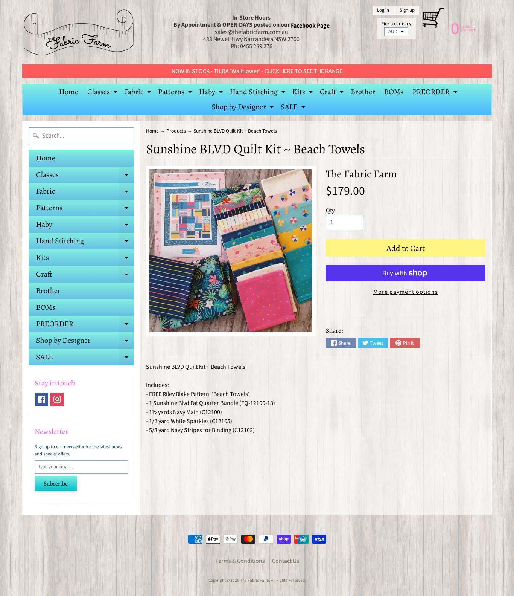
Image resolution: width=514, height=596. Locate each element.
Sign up (407, 10)
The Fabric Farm (361, 174)
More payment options (405, 292)
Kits (303, 93)
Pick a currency (396, 24)
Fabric (139, 93)
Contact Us (285, 561)
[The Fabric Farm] (78, 32)
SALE (294, 108)
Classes (103, 93)
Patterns (176, 93)
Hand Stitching (258, 93)
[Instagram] (57, 399)
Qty (330, 210)
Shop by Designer (243, 108)
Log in (383, 10)
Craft (332, 93)
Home (68, 92)
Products (176, 130)
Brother (363, 92)
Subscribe (56, 484)
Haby (212, 93)
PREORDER (435, 93)
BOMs (393, 92)
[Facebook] (41, 399)
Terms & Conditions (240, 561)
